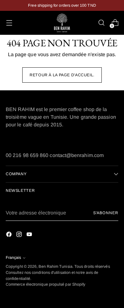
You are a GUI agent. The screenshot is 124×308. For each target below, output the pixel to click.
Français (13, 257)
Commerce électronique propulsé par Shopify (45, 284)
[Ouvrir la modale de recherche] (101, 22)
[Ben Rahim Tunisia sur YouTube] (30, 235)
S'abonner (105, 213)
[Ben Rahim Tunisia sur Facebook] (9, 235)
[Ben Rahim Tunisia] (62, 22)
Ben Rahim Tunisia (55, 266)
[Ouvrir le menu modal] (9, 22)
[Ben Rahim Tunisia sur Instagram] (20, 235)
